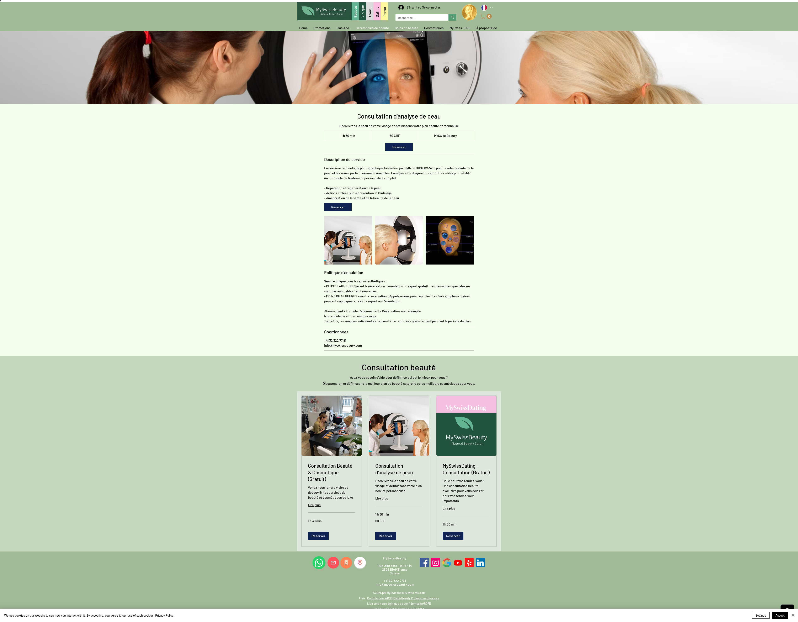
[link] (399, 147)
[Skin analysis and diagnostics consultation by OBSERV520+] (348, 240)
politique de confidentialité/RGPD (409, 603)
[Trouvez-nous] (360, 562)
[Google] (446, 562)
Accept (780, 615)
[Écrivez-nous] (333, 562)
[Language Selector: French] (486, 7)
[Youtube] (458, 562)
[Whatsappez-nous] (319, 562)
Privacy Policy (164, 615)
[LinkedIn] (480, 562)
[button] (486, 16)
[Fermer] (793, 615)
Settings (760, 615)
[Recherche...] (452, 17)
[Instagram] (435, 562)
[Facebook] (424, 562)
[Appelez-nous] (346, 562)
